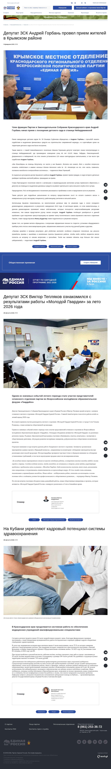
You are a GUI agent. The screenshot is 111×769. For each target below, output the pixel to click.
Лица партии (19, 12)
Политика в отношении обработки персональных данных (21, 761)
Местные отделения (55, 12)
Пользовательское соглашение (13, 757)
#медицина (41, 711)
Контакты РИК (10, 729)
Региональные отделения (63, 724)
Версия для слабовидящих (99, 2)
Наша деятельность (36, 12)
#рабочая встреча (75, 519)
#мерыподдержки (68, 711)
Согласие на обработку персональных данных (17, 763)
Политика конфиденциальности (13, 759)
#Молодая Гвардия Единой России (53, 519)
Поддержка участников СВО (55, 17)
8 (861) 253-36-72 (90, 726)
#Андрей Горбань (39, 246)
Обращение (62, 8)
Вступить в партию (101, 12)
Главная (5, 24)
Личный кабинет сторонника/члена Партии (90, 8)
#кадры (54, 711)
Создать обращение (91, 262)
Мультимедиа (85, 12)
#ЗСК (34, 519)
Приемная (71, 12)
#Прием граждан (72, 246)
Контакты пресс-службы (39, 729)
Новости (26, 24)
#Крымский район (56, 246)
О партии (6, 12)
